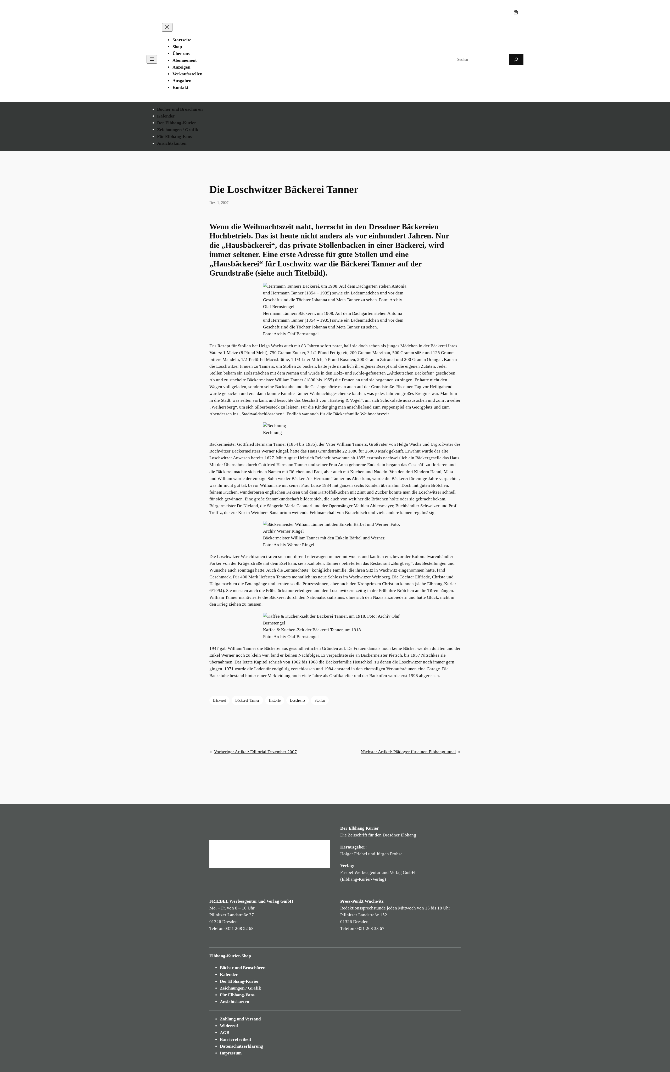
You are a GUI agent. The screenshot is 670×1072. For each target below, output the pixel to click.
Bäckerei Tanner (247, 700)
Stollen (320, 700)
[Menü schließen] (167, 27)
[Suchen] (516, 59)
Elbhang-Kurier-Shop (230, 955)
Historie (275, 700)
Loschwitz (297, 700)
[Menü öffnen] (152, 59)
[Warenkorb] (516, 12)
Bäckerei (219, 700)
